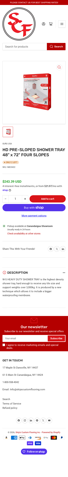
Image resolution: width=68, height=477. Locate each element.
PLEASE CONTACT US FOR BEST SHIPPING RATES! (34, 2)
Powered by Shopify (51, 432)
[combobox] (34, 46)
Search (58, 46)
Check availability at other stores (23, 233)
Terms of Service (11, 403)
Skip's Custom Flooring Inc (28, 432)
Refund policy (9, 407)
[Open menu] (62, 24)
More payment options (34, 215)
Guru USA (7, 144)
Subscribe (56, 338)
